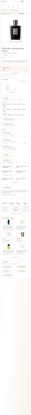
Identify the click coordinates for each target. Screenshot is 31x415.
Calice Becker (6, 55)
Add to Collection (22, 13)
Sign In (28, 1)
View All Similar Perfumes (15, 257)
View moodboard (13, 100)
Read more (26, 64)
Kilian (8, 10)
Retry (3, 70)
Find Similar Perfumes (16, 73)
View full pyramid (5, 100)
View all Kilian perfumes (15, 182)
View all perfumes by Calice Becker (15, 213)
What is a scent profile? (27, 13)
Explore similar (20, 100)
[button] (15, 88)
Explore (5, 10)
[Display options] (25, 1)
